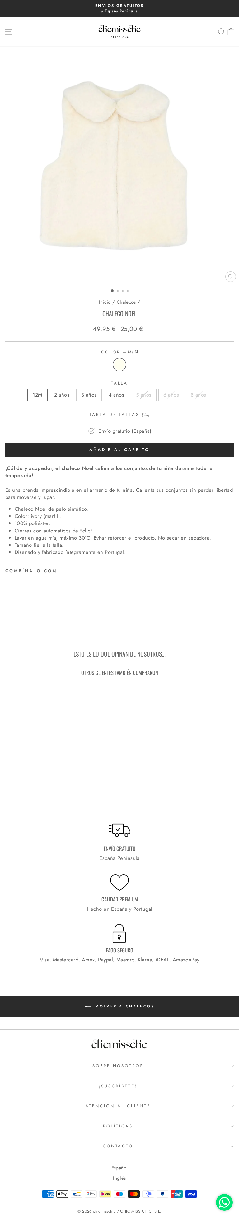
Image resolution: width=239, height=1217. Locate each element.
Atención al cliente (118, 1106)
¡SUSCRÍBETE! (118, 1086)
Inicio (104, 302)
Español (119, 1167)
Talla (119, 383)
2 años (61, 395)
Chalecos (126, 302)
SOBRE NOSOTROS (118, 1066)
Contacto (118, 1146)
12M (37, 395)
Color (119, 352)
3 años (88, 395)
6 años (171, 395)
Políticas (118, 1126)
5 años (143, 395)
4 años (116, 395)
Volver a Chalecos (124, 1006)
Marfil (119, 364)
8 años (198, 395)
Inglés (119, 1178)
